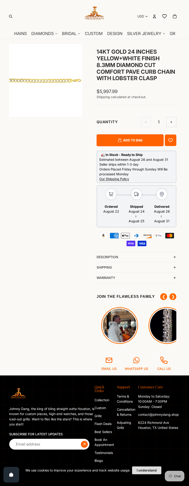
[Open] (11, 475)
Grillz (98, 416)
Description (107, 257)
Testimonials (103, 453)
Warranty (106, 278)
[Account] (154, 16)
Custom (100, 408)
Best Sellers (103, 432)
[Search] (11, 16)
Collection (101, 400)
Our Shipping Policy (114, 179)
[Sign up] (84, 444)
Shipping (104, 267)
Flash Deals (103, 424)
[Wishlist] (164, 16)
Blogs (98, 461)
